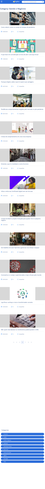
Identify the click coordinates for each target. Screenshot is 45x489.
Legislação (6, 443)
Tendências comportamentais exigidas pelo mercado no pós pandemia (22, 109)
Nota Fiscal (6, 449)
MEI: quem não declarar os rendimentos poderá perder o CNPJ (19, 330)
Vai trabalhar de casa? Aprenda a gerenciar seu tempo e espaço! (20, 248)
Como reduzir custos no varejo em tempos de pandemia (18, 27)
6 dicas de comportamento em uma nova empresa (16, 137)
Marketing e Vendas (8, 446)
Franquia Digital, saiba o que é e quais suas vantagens (17, 82)
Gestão (5, 437)
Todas (5, 461)
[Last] (34, 342)
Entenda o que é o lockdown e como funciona (14, 164)
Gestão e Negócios (7, 440)
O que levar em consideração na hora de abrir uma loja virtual (19, 54)
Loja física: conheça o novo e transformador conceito (17, 302)
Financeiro (6, 434)
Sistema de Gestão (7, 452)
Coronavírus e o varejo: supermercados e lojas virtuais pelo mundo (21, 275)
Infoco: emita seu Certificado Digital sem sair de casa (17, 191)
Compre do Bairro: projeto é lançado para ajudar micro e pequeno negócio (21, 219)
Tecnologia (6, 458)
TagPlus (5, 455)
